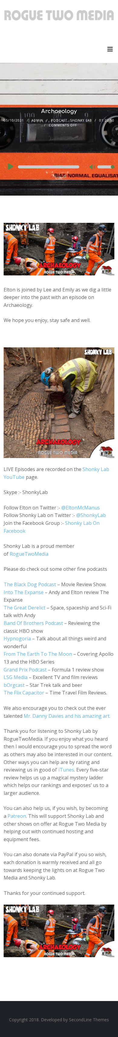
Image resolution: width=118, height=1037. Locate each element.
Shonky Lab (81, 120)
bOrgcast (14, 685)
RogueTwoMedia (29, 554)
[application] (59, 167)
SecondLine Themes (89, 1019)
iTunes (66, 769)
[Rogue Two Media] (59, 17)
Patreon (17, 816)
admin (37, 120)
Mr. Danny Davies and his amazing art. (67, 716)
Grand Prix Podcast (25, 669)
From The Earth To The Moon (38, 654)
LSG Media (16, 677)
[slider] (105, 170)
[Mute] (93, 167)
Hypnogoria (17, 638)
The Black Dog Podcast (30, 584)
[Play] (10, 167)
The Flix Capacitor (24, 692)
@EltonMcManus (80, 507)
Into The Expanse (24, 592)
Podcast (59, 120)
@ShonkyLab (91, 515)
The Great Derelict (24, 607)
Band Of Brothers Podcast (33, 623)
